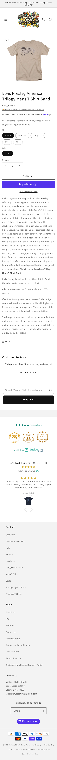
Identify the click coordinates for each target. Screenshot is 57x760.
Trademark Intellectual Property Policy (24, 665)
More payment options (29, 191)
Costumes (10, 534)
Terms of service (29, 749)
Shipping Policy (13, 638)
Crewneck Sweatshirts (16, 541)
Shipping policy (44, 749)
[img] (28, 467)
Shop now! (28, 399)
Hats (8, 548)
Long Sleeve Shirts (14, 567)
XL (48, 135)
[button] (6, 19)
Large (36, 135)
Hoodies (10, 554)
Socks (8, 580)
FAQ (8, 618)
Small (8, 135)
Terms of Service (13, 658)
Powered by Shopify (33, 745)
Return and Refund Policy (18, 645)
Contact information (30, 754)
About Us (10, 625)
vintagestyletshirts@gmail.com (21, 693)
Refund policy (49, 745)
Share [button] (8, 341)
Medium (22, 135)
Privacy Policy (12, 651)
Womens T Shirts (14, 594)
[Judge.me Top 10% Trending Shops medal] (42, 437)
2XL (7, 142)
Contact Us (11, 632)
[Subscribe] (43, 710)
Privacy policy (15, 749)
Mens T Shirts (12, 574)
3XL (18, 142)
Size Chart (10, 612)
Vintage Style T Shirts (16, 587)
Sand (7, 153)
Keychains (10, 561)
